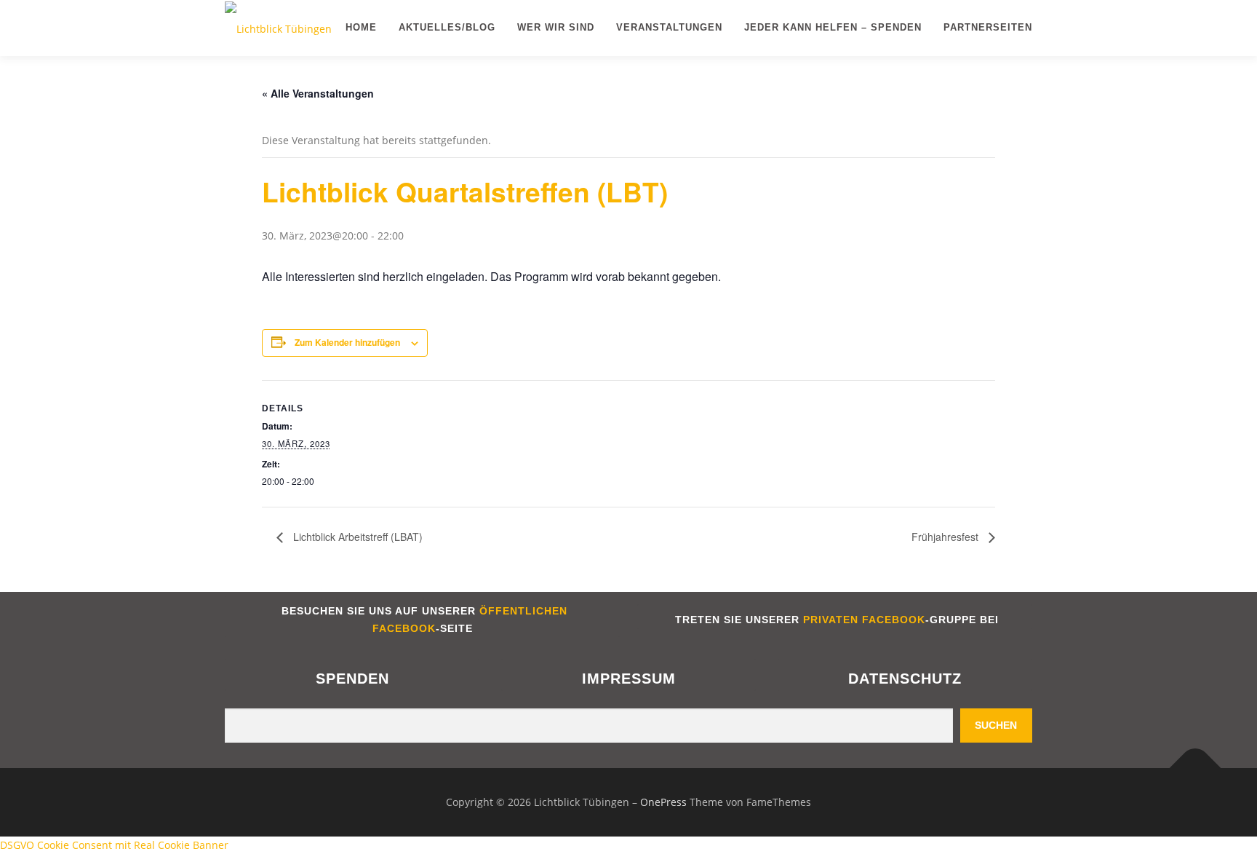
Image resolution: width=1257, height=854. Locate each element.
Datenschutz (905, 679)
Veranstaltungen (669, 27)
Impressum (629, 679)
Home (361, 27)
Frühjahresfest (946, 536)
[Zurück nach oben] (1195, 768)
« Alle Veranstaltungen (318, 93)
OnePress (663, 802)
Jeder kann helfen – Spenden (833, 27)
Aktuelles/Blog (447, 27)
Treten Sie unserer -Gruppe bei (835, 619)
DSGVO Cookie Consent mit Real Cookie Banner (114, 845)
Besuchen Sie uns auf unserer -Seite (422, 619)
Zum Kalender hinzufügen (347, 342)
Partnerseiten (987, 27)
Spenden (352, 679)
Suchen (996, 725)
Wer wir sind (555, 27)
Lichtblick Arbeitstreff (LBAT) (356, 536)
